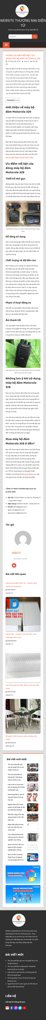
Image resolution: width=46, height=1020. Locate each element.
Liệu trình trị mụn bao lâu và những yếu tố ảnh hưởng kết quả (16, 787)
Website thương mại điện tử (23, 23)
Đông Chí (10, 746)
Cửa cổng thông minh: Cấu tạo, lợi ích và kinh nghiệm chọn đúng (16, 837)
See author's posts (20, 558)
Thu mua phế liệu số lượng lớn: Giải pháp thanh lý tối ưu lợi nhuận (15, 777)
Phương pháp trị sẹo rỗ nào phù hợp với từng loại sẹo (16, 797)
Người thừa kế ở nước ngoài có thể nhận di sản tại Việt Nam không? (16, 807)
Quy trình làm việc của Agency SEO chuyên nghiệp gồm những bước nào (16, 847)
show (17, 100)
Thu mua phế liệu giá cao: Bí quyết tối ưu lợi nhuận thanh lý (16, 767)
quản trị (26, 61)
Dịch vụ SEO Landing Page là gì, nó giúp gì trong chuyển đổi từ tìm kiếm (16, 857)
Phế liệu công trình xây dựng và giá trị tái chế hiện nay (16, 817)
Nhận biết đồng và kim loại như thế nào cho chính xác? (15, 827)
